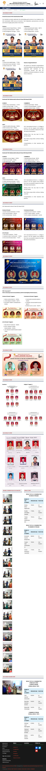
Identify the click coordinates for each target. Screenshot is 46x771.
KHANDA (19, 769)
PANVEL (9, 769)
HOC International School (8, 766)
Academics (16, 749)
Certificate (15, 755)
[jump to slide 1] (21, 282)
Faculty (15, 751)
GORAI (28, 769)
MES (15, 766)
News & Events (16, 758)
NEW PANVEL (14, 769)
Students (15, 753)
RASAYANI (24, 769)
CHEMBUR (32, 769)
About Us (15, 747)
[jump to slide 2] (22, 282)
